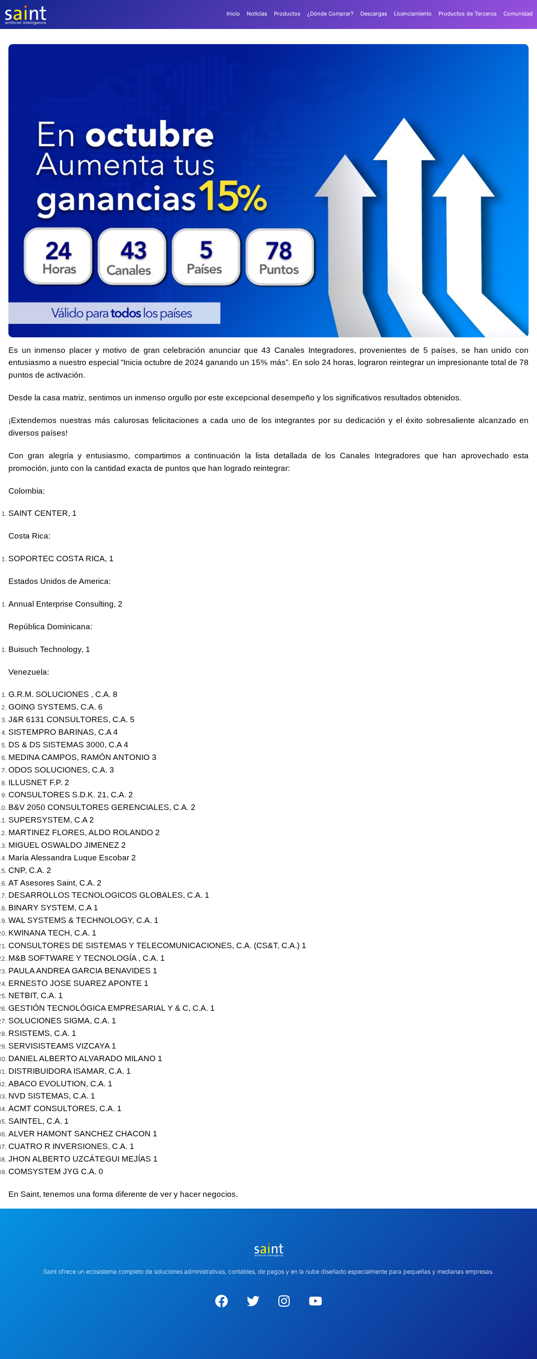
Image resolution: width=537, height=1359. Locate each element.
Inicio (233, 14)
